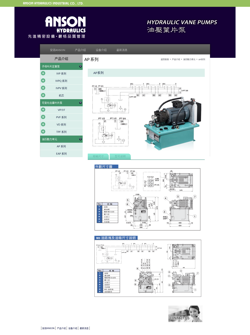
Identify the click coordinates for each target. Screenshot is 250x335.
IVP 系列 (61, 73)
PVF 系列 (61, 117)
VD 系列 (61, 124)
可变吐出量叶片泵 (52, 103)
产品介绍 (80, 50)
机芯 (61, 95)
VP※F (61, 110)
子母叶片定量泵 (51, 66)
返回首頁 (165, 59)
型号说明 (120, 156)
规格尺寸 (98, 156)
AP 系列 (61, 146)
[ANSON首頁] (57, 27)
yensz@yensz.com (108, 314)
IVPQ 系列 (61, 81)
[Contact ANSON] (185, 314)
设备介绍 (101, 50)
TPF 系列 (61, 132)
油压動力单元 (49, 139)
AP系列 (201, 59)
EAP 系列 (61, 154)
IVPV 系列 (61, 88)
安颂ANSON (57, 50)
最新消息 (121, 50)
